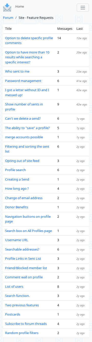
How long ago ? (17, 188)
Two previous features (22, 305)
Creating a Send (17, 179)
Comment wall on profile (24, 277)
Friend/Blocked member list (26, 268)
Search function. (17, 295)
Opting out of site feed (22, 160)
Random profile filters (21, 333)
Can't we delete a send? (23, 118)
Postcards (12, 314)
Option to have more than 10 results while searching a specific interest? (27, 57)
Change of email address (23, 198)
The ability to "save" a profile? (27, 128)
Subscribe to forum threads (26, 323)
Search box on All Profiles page (28, 230)
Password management (23, 80)
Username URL (16, 240)
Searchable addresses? (22, 249)
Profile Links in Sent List (23, 258)
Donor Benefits (16, 207)
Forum (8, 17)
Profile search (15, 170)
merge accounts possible (24, 137)
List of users (14, 286)
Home (19, 6)
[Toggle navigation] (83, 8)
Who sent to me (17, 71)
